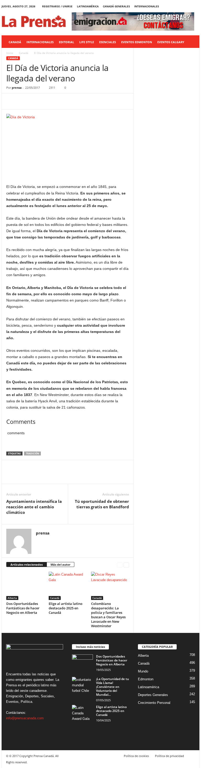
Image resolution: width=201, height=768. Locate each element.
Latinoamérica (88, 6)
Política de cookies (136, 756)
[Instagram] (179, 6)
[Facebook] (171, 6)
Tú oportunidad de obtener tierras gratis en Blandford (102, 504)
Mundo (143, 671)
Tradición (32, 453)
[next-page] (126, 564)
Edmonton (145, 679)
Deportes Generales (153, 695)
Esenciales (107, 42)
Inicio (9, 53)
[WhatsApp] (47, 101)
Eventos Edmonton (136, 42)
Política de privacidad (169, 756)
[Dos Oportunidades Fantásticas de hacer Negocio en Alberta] (25, 586)
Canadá (15, 42)
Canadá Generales (116, 6)
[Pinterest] (35, 101)
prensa (17, 88)
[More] (59, 101)
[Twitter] (187, 6)
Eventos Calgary (170, 42)
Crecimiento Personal (154, 703)
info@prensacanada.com (25, 718)
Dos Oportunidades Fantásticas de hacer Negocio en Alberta (23, 608)
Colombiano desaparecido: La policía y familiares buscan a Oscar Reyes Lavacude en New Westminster (108, 614)
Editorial (66, 42)
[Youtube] (195, 6)
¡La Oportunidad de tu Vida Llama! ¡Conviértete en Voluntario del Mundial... (112, 687)
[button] (191, 42)
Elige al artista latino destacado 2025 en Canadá (65, 608)
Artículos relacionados (26, 564)
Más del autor (60, 564)
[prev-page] (119, 564)
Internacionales (146, 6)
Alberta (12, 598)
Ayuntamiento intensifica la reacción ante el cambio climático (34, 507)
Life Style (86, 42)
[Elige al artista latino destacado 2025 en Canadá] (68, 586)
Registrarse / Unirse (57, 6)
